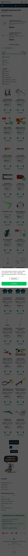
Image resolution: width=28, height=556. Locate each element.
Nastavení (14, 278)
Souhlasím (14, 284)
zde (2, 276)
